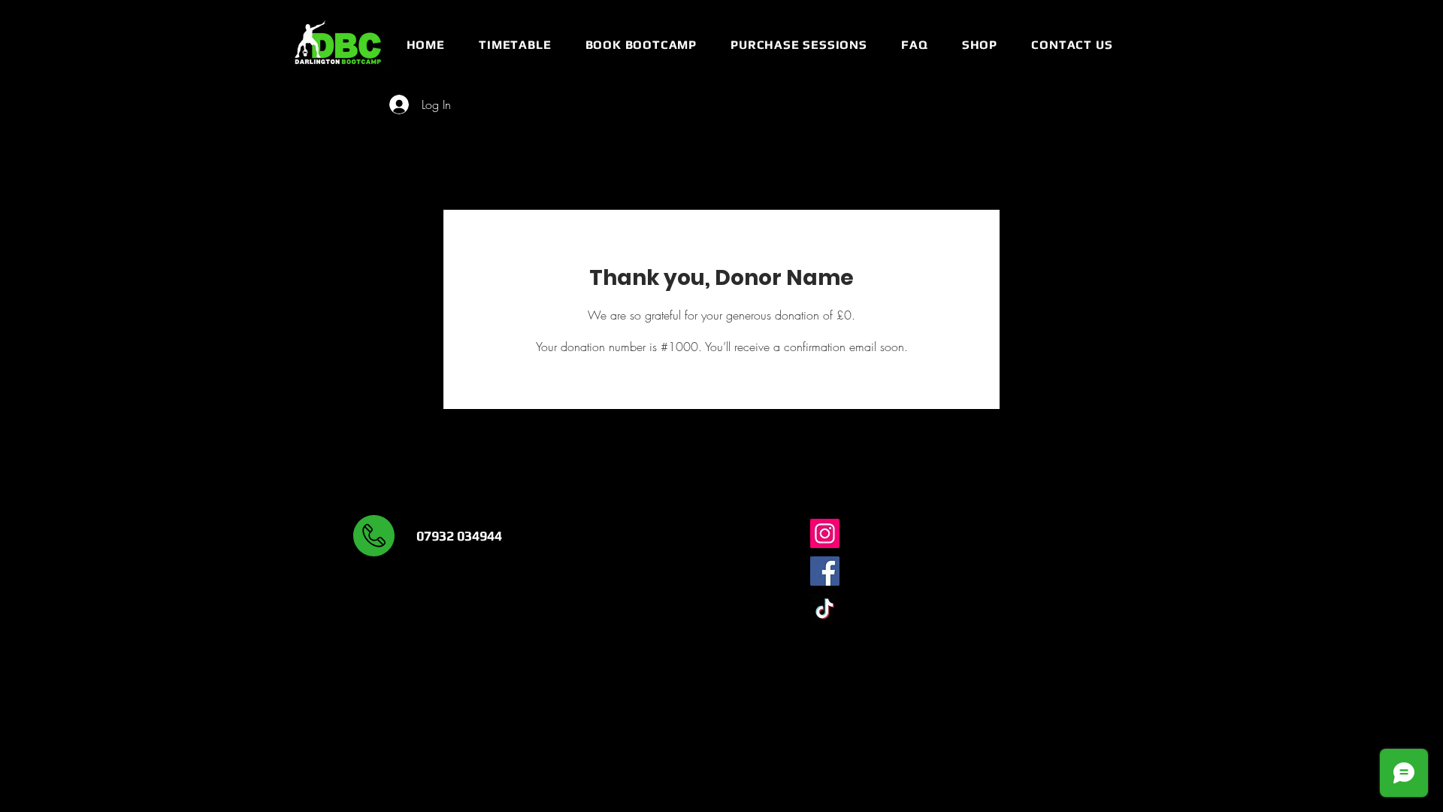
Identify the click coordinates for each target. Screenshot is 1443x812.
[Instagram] (824, 533)
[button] (514, 45)
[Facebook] (824, 571)
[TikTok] (824, 608)
